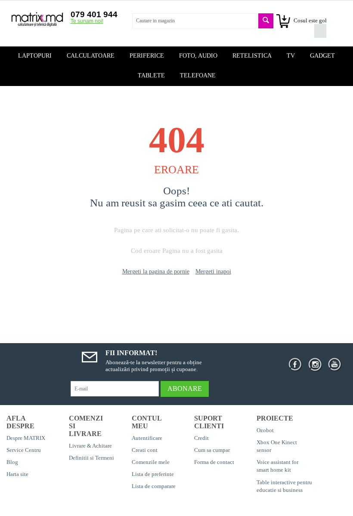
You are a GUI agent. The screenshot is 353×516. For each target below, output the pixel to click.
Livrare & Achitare (90, 445)
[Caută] (265, 20)
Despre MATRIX (25, 438)
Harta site (17, 474)
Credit (201, 438)
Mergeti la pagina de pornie (155, 271)
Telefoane (198, 75)
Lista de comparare (154, 486)
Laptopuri (35, 55)
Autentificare (147, 438)
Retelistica (252, 55)
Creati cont (145, 450)
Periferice (147, 55)
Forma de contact (214, 462)
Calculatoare (91, 55)
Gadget (322, 55)
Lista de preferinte (153, 474)
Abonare (184, 388)
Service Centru (23, 450)
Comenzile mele (151, 462)
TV (291, 55)
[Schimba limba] (320, 17)
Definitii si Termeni (91, 458)
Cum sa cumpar (212, 450)
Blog (12, 462)
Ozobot (265, 430)
